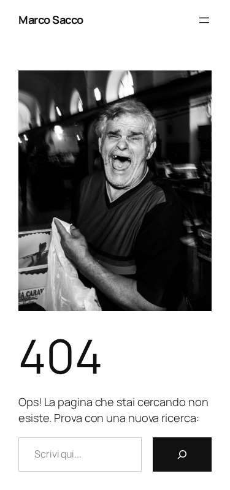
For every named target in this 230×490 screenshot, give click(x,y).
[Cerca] (182, 454)
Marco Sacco (50, 19)
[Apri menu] (204, 20)
